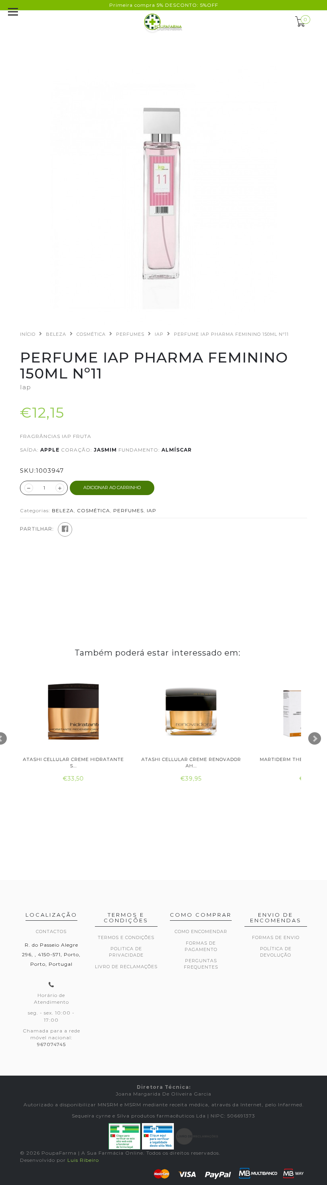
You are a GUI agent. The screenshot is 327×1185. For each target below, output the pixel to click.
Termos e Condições (126, 937)
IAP (159, 334)
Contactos (51, 931)
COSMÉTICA (91, 334)
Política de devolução (276, 952)
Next (314, 738)
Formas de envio (275, 937)
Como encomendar (201, 931)
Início (27, 334)
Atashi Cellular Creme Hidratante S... (72, 762)
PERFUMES (130, 334)
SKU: (28, 470)
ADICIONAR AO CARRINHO (112, 487)
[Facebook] (65, 529)
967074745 (51, 1044)
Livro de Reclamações (126, 966)
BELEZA (56, 334)
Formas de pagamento (201, 946)
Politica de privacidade (126, 952)
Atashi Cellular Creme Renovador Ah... (190, 762)
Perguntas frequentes (201, 964)
